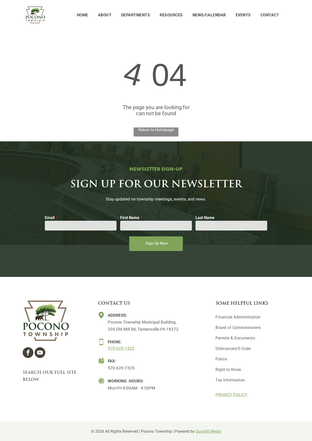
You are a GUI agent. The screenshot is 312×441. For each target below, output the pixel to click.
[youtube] (40, 353)
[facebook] (28, 353)
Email (50, 217)
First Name (129, 217)
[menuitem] (82, 15)
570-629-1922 (121, 348)
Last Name (204, 217)
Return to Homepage (156, 129)
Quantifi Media (208, 431)
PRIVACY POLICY (231, 394)
